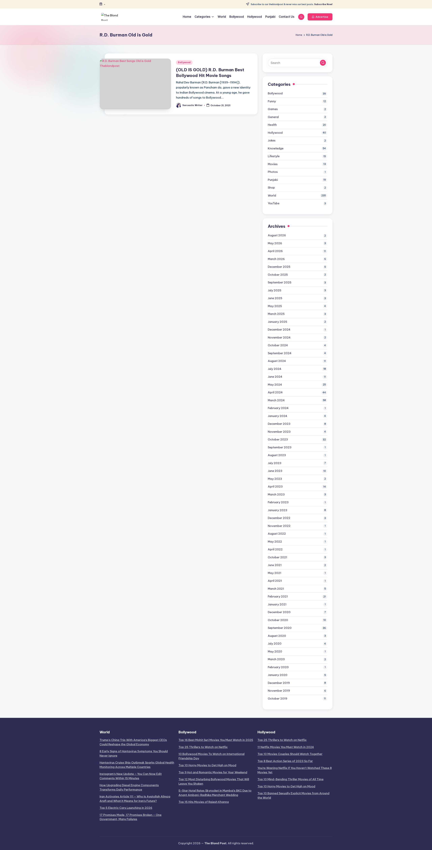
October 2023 (278, 439)
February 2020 (278, 667)
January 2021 (277, 604)
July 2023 (274, 463)
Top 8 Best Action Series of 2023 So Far (285, 761)
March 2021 (276, 589)
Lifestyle (274, 156)
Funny (272, 101)
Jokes (272, 140)
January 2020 (277, 675)
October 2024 (278, 345)
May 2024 (275, 384)
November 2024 (279, 337)
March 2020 (276, 659)
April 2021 (275, 581)
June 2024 (275, 376)
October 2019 (277, 698)
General (273, 117)
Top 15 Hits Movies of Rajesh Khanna (204, 802)
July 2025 (274, 290)
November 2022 (279, 526)
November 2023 (279, 432)
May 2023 (275, 479)
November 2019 (279, 690)
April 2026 (275, 251)
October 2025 (278, 275)
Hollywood (275, 133)
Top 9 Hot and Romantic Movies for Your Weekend (213, 772)
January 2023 (277, 510)
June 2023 (275, 471)
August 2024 (277, 361)
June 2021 (275, 565)
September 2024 (279, 353)
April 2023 (275, 486)
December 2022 (279, 518)
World (272, 195)
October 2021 (277, 557)
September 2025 (279, 282)
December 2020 (279, 612)
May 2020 (275, 651)
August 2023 (277, 455)
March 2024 (276, 400)
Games (273, 109)
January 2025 (277, 322)
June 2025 (275, 298)
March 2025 (276, 314)
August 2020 (277, 636)
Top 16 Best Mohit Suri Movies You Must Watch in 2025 (216, 740)
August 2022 (277, 533)
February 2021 (278, 596)
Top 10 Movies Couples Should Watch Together (290, 754)
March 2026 (276, 259)
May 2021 (274, 573)
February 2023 (278, 502)
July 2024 (274, 369)
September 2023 (279, 447)
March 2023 (276, 494)
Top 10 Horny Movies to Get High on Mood (207, 765)
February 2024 (278, 408)
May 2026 (275, 243)
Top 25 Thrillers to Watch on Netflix (203, 747)
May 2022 (275, 541)
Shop (271, 187)
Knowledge (276, 148)
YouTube (273, 203)
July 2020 (274, 643)
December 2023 (279, 424)
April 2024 (275, 392)
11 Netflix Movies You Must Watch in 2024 (286, 747)
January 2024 (277, 416)
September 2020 (280, 628)
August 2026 (277, 235)
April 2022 (275, 549)
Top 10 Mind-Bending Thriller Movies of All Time (290, 779)
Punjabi (273, 180)
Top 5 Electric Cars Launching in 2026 (126, 808)
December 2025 (279, 267)
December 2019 (279, 683)
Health (272, 125)
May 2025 (275, 306)
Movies (273, 164)
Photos (273, 172)
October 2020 (278, 620)
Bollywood (184, 62)
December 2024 (279, 329)
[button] (320, 16)
